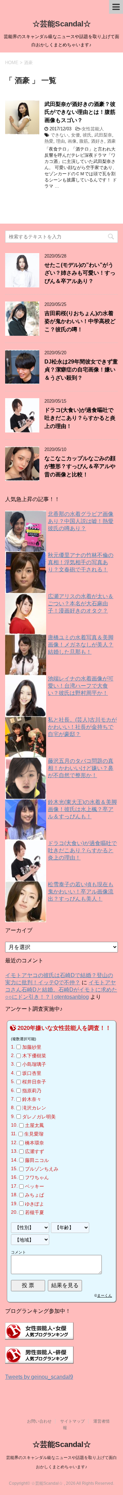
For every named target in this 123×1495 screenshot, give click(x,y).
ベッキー (34, 1186)
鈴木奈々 (31, 1099)
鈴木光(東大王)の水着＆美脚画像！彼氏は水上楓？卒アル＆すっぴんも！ (82, 809)
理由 (60, 141)
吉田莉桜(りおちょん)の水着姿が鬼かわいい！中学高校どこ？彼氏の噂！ (79, 321)
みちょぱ (34, 1195)
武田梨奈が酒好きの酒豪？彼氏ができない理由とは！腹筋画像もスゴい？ (79, 112)
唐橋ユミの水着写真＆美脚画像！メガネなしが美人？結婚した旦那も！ (80, 644)
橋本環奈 (34, 1143)
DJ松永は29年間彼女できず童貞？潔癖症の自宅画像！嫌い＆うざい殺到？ (81, 370)
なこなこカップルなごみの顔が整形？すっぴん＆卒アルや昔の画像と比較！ (79, 466)
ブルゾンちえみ (41, 1169)
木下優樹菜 (34, 1055)
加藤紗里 (31, 1047)
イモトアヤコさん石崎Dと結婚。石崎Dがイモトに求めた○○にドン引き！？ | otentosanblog (61, 990)
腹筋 (83, 141)
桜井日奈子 (34, 1081)
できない (59, 135)
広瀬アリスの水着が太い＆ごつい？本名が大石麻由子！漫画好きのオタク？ (80, 603)
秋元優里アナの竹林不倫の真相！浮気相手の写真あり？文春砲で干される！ (80, 562)
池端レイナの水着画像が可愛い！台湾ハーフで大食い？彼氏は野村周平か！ (80, 686)
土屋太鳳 (34, 1125)
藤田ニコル (37, 1160)
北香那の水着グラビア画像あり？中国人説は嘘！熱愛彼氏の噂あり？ (80, 521)
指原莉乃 (31, 1090)
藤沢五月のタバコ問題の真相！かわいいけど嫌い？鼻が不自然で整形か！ (80, 768)
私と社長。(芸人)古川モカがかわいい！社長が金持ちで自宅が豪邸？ (82, 727)
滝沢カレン (34, 1108)
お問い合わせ (39, 1421)
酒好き (97, 141)
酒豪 (111, 141)
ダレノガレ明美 (39, 1116)
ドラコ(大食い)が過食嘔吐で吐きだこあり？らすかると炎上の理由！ (79, 418)
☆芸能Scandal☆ (61, 24)
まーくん (104, 1295)
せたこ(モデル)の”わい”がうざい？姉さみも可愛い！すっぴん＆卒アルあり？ (79, 273)
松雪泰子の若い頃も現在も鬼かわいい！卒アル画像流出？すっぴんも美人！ (80, 891)
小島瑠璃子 (34, 1064)
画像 (72, 141)
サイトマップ (72, 1421)
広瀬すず (34, 1151)
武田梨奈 (103, 135)
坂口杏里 (31, 1073)
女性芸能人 (93, 128)
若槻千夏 (34, 1212)
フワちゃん (37, 1177)
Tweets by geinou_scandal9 (39, 1377)
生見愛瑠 (33, 1134)
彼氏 (87, 135)
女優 (75, 135)
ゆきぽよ (34, 1204)
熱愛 (48, 141)
